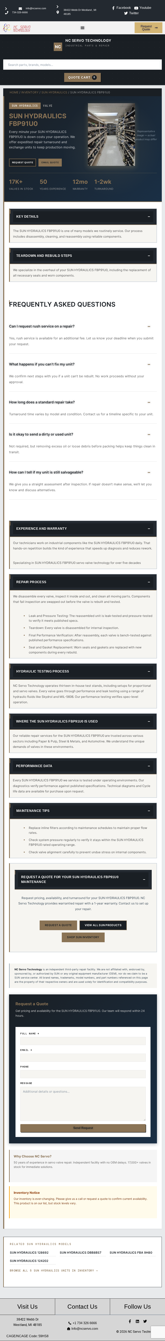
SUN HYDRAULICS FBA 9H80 (131, 1252)
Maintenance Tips (33, 810)
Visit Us (27, 1306)
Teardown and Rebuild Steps (44, 255)
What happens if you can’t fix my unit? (42, 364)
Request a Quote (58, 925)
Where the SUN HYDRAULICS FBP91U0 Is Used (57, 721)
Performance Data (34, 766)
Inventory (30, 92)
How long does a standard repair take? (42, 402)
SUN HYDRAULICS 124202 (29, 1261)
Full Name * (29, 1033)
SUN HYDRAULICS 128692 (29, 1252)
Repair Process (31, 582)
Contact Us (82, 1306)
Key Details (27, 216)
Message (26, 1083)
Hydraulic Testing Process (42, 671)
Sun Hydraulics (54, 92)
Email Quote (50, 162)
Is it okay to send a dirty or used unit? (41, 434)
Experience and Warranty (41, 528)
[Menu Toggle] (82, 28)
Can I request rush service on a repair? (42, 326)
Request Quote (22, 162)
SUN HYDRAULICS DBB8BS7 (80, 1252)
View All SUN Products (103, 925)
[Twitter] (145, 1321)
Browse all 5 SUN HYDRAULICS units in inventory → (54, 1270)
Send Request (83, 1128)
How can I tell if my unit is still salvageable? (46, 472)
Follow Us (137, 1306)
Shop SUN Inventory (83, 937)
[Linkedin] (137, 1321)
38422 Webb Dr (27, 1319)
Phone (24, 1066)
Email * (26, 1050)
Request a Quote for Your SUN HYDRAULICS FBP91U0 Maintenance (70, 879)
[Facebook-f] (130, 1321)
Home (14, 92)
